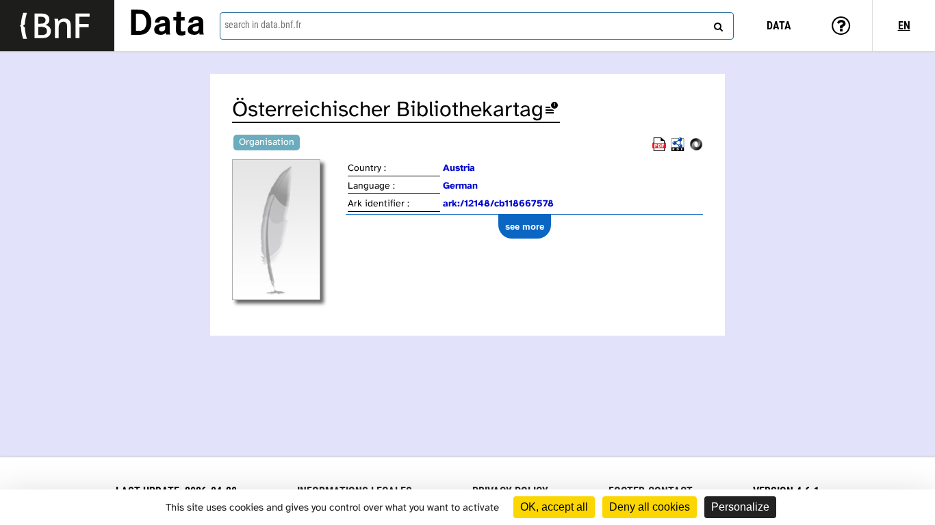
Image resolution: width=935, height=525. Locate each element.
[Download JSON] (696, 149)
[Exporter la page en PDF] (659, 149)
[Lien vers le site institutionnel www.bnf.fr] (57, 25)
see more (524, 226)
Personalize (740, 507)
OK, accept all (554, 507)
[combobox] (477, 26)
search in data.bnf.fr (263, 24)
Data (167, 25)
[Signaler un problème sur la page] (551, 110)
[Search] (716, 24)
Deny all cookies (649, 507)
